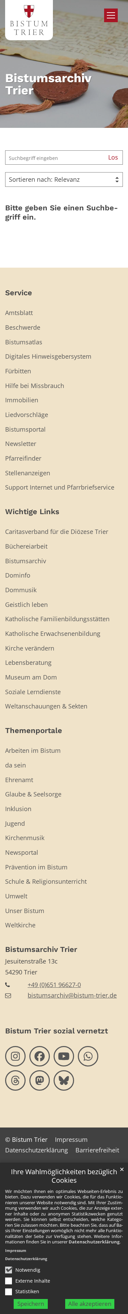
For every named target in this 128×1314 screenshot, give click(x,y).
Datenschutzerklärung (94, 1242)
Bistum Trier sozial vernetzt (56, 1031)
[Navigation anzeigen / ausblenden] (111, 15)
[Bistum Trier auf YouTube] (64, 1056)
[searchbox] (54, 157)
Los (113, 157)
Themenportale (33, 730)
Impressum (15, 1250)
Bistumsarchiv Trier (41, 949)
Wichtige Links (32, 511)
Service (18, 292)
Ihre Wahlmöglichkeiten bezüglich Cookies (64, 1176)
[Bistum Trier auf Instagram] (15, 1056)
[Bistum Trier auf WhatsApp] (88, 1056)
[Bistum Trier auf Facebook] (39, 1056)
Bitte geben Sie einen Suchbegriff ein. (61, 213)
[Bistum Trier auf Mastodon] (39, 1080)
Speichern (30, 1304)
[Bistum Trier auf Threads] (15, 1080)
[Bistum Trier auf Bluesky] (64, 1080)
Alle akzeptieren (89, 1304)
